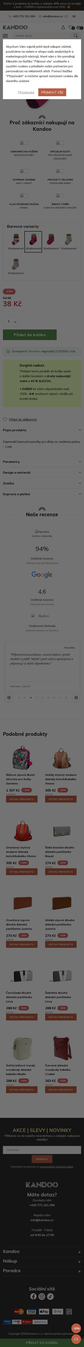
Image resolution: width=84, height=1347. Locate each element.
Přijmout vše (52, 92)
